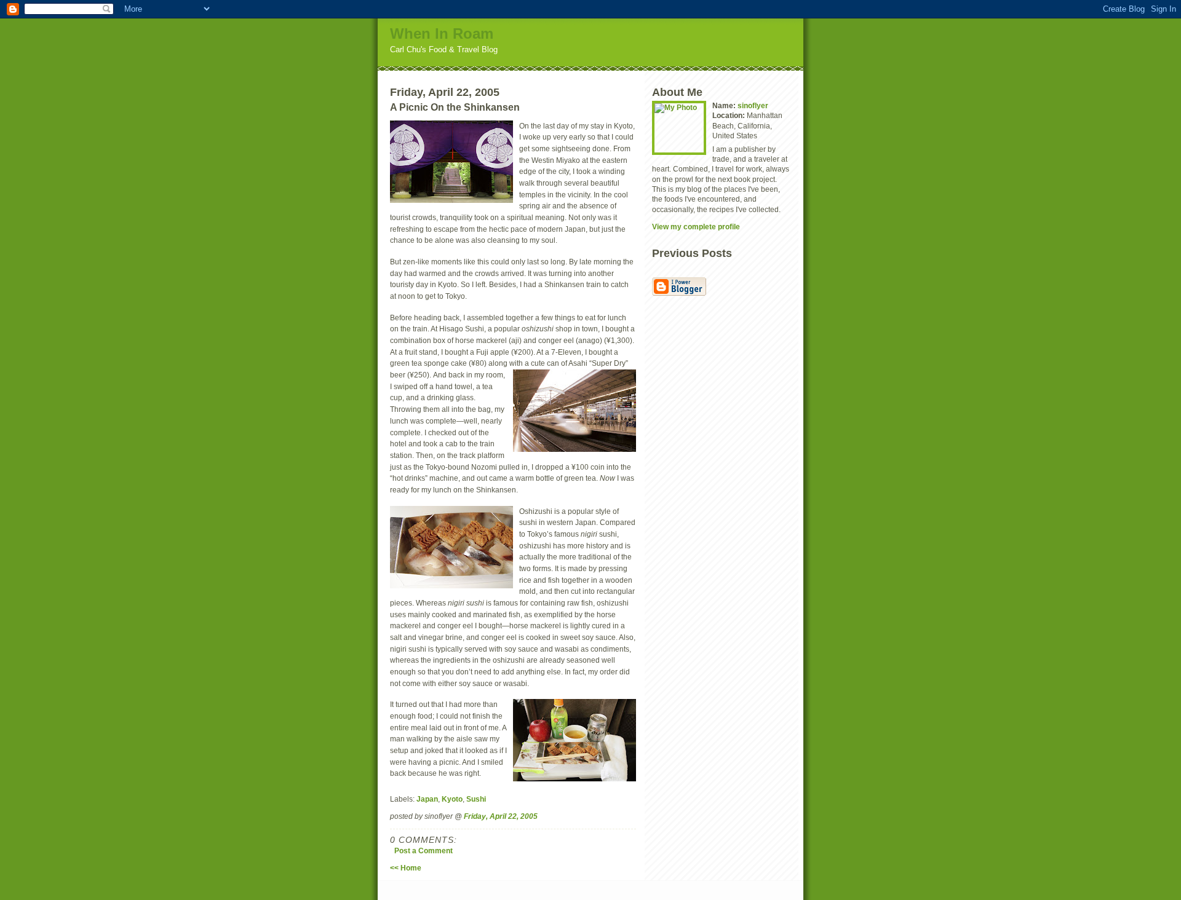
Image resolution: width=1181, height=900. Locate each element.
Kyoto (452, 799)
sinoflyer (753, 105)
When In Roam (441, 33)
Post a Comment (423, 851)
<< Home (405, 868)
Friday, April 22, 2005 (501, 816)
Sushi (476, 799)
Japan (427, 799)
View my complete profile (696, 227)
